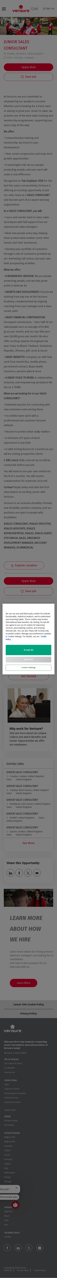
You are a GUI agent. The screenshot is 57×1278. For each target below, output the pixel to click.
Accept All (28, 650)
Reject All (28, 659)
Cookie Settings (28, 667)
